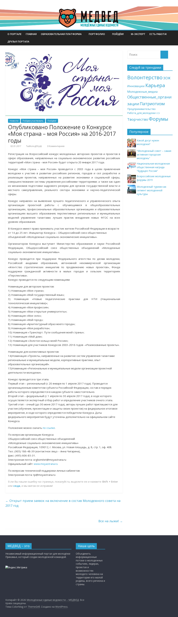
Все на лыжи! (110, 521)
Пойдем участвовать (33, 120)
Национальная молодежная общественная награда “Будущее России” (153, 167)
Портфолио (97, 34)
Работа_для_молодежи (141, 113)
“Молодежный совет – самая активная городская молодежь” (154, 154)
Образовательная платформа (61, 34)
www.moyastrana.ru (46, 464)
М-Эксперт (138, 34)
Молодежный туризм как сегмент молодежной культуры (151, 190)
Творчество (137, 119)
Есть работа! (158, 34)
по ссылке (49, 428)
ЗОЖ (167, 78)
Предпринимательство (141, 109)
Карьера (155, 85)
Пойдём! (118, 34)
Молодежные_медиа (142, 92)
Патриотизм (152, 103)
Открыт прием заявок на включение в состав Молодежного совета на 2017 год (62, 503)
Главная (31, 34)
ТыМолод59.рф (34, 146)
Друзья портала (18, 41)
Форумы (158, 118)
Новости (14, 120)
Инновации (136, 86)
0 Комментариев (55, 146)
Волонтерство (145, 77)
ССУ (158, 113)
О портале (14, 34)
